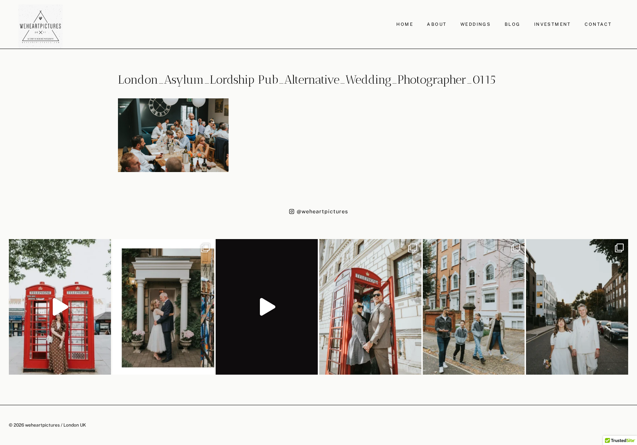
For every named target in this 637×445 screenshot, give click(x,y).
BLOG (513, 24)
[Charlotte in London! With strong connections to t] (60, 307)
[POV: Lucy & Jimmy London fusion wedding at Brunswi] (267, 307)
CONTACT (598, 24)
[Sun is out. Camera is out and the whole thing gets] (370, 307)
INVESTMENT (552, 24)
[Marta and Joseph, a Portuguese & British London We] (577, 307)
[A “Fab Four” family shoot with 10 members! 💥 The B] (474, 307)
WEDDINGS (475, 24)
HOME (404, 24)
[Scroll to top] (630, 386)
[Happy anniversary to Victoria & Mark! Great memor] (163, 307)
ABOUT (436, 24)
